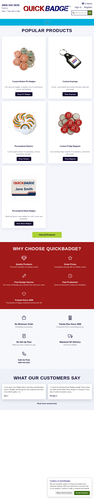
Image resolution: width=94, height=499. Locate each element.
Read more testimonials (47, 403)
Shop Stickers (24, 159)
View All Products (47, 235)
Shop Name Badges (23, 224)
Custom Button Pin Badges (24, 81)
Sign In (78, 7)
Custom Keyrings (70, 81)
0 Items (88, 3)
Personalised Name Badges (24, 211)
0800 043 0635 (24, 363)
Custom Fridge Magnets (70, 146)
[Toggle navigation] (47, 22)
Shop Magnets (70, 159)
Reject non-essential (64, 493)
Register (88, 7)
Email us (5, 8)
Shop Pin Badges (23, 94)
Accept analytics (82, 493)
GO (89, 13)
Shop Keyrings (70, 94)
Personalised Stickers (24, 146)
